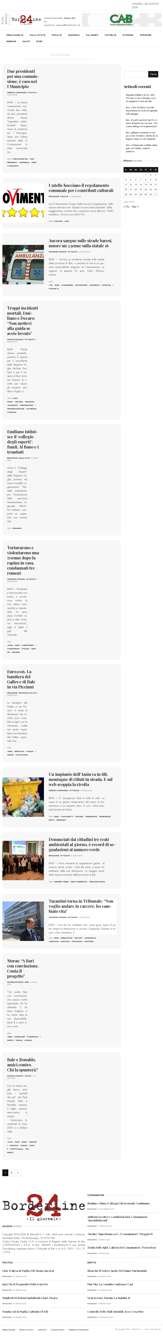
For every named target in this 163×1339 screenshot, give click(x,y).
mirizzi (10, 755)
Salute (26, 41)
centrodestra (20, 159)
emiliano (30, 401)
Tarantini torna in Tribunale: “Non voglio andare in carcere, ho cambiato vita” (81, 906)
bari (57, 285)
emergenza (91, 816)
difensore (20, 1036)
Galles (30, 751)
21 (141, 189)
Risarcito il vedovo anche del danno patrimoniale (117, 1270)
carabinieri (67, 285)
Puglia (55, 35)
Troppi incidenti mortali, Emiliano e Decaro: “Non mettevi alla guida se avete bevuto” (22, 320)
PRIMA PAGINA (8, 1330)
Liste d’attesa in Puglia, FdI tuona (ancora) (28, 1270)
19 (131, 189)
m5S (67, 221)
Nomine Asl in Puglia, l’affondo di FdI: (25, 1311)
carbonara (28, 645)
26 (131, 194)
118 (51, 285)
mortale (106, 285)
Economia (128, 35)
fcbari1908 (33, 1036)
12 (131, 184)
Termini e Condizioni (78, 1330)
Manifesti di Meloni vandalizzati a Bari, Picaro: (30, 1298)
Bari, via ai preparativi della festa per (25, 1284)
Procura (89, 941)
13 (136, 184)
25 (126, 194)
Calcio (28, 1076)
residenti (61, 820)
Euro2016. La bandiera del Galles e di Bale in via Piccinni (21, 679)
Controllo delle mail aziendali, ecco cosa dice (115, 1311)
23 (150, 189)
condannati (13, 648)
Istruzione (145, 35)
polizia (25, 648)
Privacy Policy (26, 1330)
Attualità (72, 251)
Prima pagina (13, 35)
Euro (24, 1142)
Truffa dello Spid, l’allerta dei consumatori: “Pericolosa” (122, 1247)
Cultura (109, 35)
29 (146, 194)
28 (141, 194)
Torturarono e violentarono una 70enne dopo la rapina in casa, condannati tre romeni (23, 560)
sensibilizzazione (15, 408)
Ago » (135, 206)
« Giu (126, 206)
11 (126, 184)
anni (10, 645)
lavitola (65, 941)
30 (150, 194)
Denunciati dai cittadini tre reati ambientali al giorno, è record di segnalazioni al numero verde (82, 844)
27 (136, 194)
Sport (39, 41)
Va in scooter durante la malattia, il (108, 1298)
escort (78, 938)
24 (155, 189)
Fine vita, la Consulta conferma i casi (110, 1284)
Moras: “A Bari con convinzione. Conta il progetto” (23, 968)
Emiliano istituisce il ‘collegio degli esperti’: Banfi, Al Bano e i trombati (23, 442)
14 (141, 184)
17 (156, 184)
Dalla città (36, 35)
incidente (95, 285)
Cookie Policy (57, 1330)
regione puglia (97, 881)
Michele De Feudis (15, 982)
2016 (10, 1142)
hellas (19, 1040)
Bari (27, 982)
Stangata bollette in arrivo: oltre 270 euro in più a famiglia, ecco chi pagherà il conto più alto (141, 98)
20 (136, 189)
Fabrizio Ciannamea (17, 92)
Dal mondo (92, 35)
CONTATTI (42, 1330)
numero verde (62, 881)
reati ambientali (79, 881)
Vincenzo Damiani (57, 251)
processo (77, 941)
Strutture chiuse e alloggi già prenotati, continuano (118, 1203)
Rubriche (11, 41)
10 (156, 179)
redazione (54, 196)
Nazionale (73, 35)
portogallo (17, 1149)
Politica (32, 92)
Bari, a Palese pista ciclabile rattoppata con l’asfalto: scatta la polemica (142, 148)
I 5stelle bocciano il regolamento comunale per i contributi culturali (81, 187)
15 (146, 184)
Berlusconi (66, 938)
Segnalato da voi (27, 693)
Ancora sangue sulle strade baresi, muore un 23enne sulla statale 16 (80, 243)
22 (146, 189)
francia (14, 1145)
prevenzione (27, 405)
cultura (59, 221)
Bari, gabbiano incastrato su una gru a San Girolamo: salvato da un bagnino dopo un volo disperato (142, 135)
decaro (19, 401)
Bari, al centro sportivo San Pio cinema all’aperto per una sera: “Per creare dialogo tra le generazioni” (142, 123)
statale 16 (54, 288)
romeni (16, 652)
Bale (17, 1142)
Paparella (24, 162)
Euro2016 (19, 751)
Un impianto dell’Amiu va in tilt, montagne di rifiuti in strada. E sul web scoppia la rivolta (81, 779)
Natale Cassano (15, 339)
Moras (28, 1040)
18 (126, 189)
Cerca (153, 74)
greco (10, 1040)
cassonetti (67, 816)
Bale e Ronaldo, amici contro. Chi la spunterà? (22, 1065)
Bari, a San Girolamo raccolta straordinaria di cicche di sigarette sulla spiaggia (141, 110)
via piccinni (22, 755)
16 (151, 184)
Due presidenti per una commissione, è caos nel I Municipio (23, 78)
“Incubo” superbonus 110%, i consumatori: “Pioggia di (119, 1234)
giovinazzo (81, 285)
